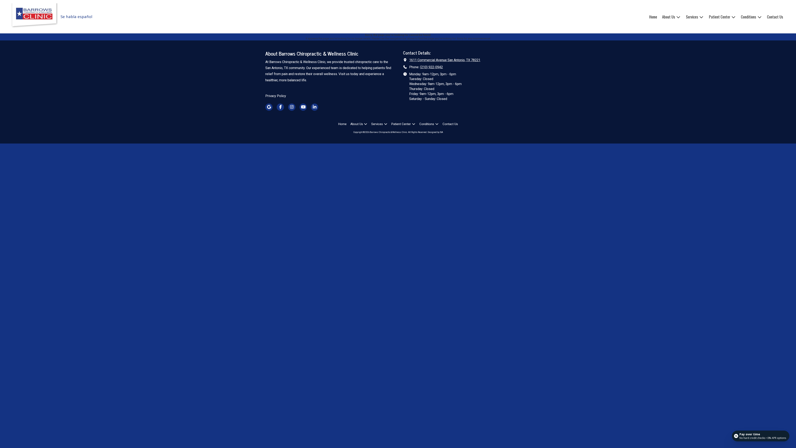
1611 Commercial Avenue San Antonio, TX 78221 (444, 60)
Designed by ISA (435, 132)
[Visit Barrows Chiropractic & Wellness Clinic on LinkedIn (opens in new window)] (314, 107)
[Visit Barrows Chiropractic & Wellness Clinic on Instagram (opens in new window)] (291, 107)
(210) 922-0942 (431, 67)
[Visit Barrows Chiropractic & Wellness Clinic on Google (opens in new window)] (269, 107)
